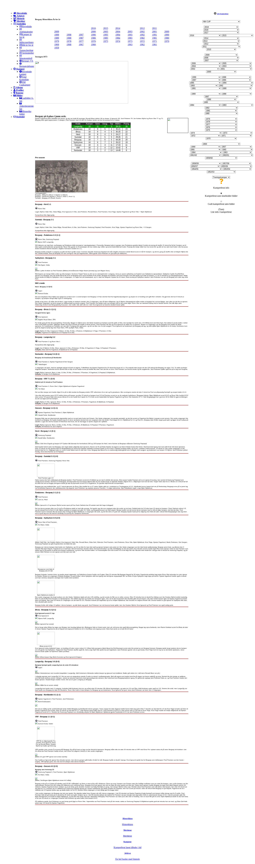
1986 (93, 38)
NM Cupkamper (24, 83)
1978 (69, 41)
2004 (117, 31)
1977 (81, 41)
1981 (154, 38)
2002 (142, 31)
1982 (142, 38)
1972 (142, 41)
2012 (142, 28)
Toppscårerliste (26, 50)
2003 (130, 31)
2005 (105, 31)
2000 (166, 31)
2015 (105, 28)
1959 (56, 47)
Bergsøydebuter (26, 66)
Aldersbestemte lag (26, 107)
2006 (93, 31)
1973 (130, 41)
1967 (81, 44)
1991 (154, 34)
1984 (117, 38)
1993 (130, 34)
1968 (69, 44)
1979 (56, 41)
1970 (166, 41)
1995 (105, 34)
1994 (117, 34)
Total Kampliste (24, 78)
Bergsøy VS (27, 61)
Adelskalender (26, 32)
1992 (142, 34)
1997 (81, 34)
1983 (130, 38)
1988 (69, 38)
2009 (56, 31)
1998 (69, 34)
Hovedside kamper (25, 72)
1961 (154, 44)
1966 (93, 44)
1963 (130, 44)
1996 (93, 34)
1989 (56, 38)
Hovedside (27, 26)
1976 (93, 41)
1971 (154, 41)
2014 (117, 28)
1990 (166, 34)
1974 (117, 41)
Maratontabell (25, 58)
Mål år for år (27, 45)
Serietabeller (28, 53)
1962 (142, 44)
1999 (56, 34)
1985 (105, 38)
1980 (166, 38)
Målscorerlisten (26, 42)
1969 (56, 44)
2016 (93, 28)
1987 (81, 38)
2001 (154, 31)
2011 (154, 28)
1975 (105, 41)
